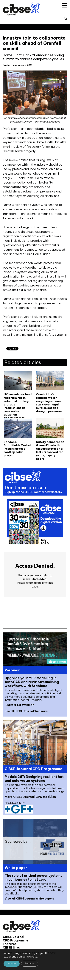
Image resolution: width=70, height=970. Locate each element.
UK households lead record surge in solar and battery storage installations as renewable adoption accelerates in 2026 (18, 402)
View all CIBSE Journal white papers (30, 898)
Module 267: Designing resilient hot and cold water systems (34, 779)
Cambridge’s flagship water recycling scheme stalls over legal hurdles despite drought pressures (49, 402)
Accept (11, 963)
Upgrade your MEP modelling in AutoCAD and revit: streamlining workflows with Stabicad (32, 682)
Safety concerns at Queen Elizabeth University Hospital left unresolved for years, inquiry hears (50, 450)
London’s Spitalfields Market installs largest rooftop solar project (17, 448)
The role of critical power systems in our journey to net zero (33, 877)
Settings (29, 963)
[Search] (64, 18)
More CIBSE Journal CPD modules (30, 797)
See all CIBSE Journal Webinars (26, 711)
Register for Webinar (19, 705)
